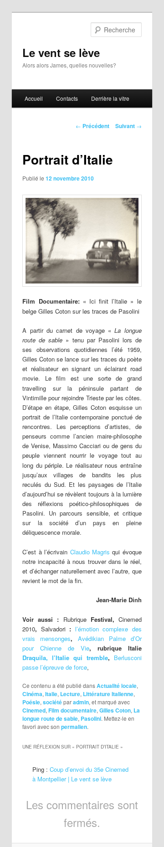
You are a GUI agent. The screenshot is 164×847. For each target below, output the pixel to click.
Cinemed (34, 710)
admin (81, 702)
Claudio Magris (90, 551)
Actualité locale (117, 686)
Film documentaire (72, 710)
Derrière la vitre (110, 98)
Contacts (67, 98)
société (52, 702)
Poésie (31, 702)
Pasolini (91, 718)
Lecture (70, 694)
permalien (74, 727)
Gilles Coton (115, 710)
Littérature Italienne (108, 694)
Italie (51, 694)
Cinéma (32, 694)
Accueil (34, 98)
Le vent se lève (61, 52)
